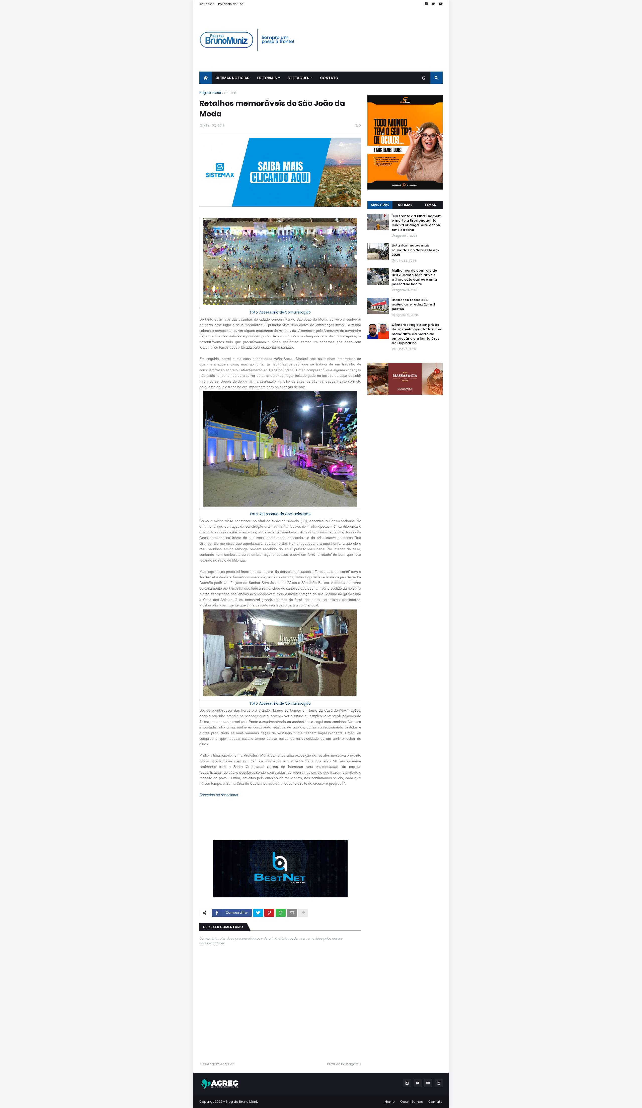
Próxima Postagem (343, 1064)
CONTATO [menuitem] (329, 77)
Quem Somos (411, 1101)
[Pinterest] (269, 913)
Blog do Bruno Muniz (242, 1101)
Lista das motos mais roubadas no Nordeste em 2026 (415, 250)
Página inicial (210, 92)
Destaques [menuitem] (298, 77)
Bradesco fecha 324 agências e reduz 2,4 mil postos (413, 304)
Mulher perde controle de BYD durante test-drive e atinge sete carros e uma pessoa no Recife (414, 277)
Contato (435, 1101)
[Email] (292, 913)
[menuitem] (205, 78)
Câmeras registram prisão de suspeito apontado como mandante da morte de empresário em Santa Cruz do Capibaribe (417, 334)
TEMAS (430, 204)
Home (390, 1101)
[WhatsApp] (281, 913)
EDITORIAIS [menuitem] (267, 77)
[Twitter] (258, 913)
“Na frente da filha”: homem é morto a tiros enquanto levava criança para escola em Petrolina (417, 223)
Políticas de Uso (231, 4)
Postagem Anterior (218, 1064)
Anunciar (206, 4)
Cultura (230, 92)
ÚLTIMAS (405, 204)
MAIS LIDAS (380, 204)
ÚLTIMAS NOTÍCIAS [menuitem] (232, 77)
